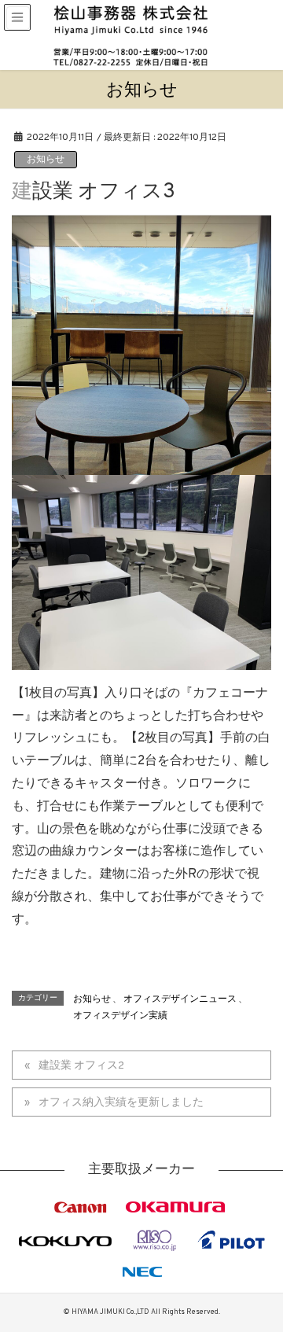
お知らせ (45, 159)
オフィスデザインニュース (180, 999)
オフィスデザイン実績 (120, 1016)
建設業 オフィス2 (81, 1066)
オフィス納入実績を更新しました (121, 1102)
